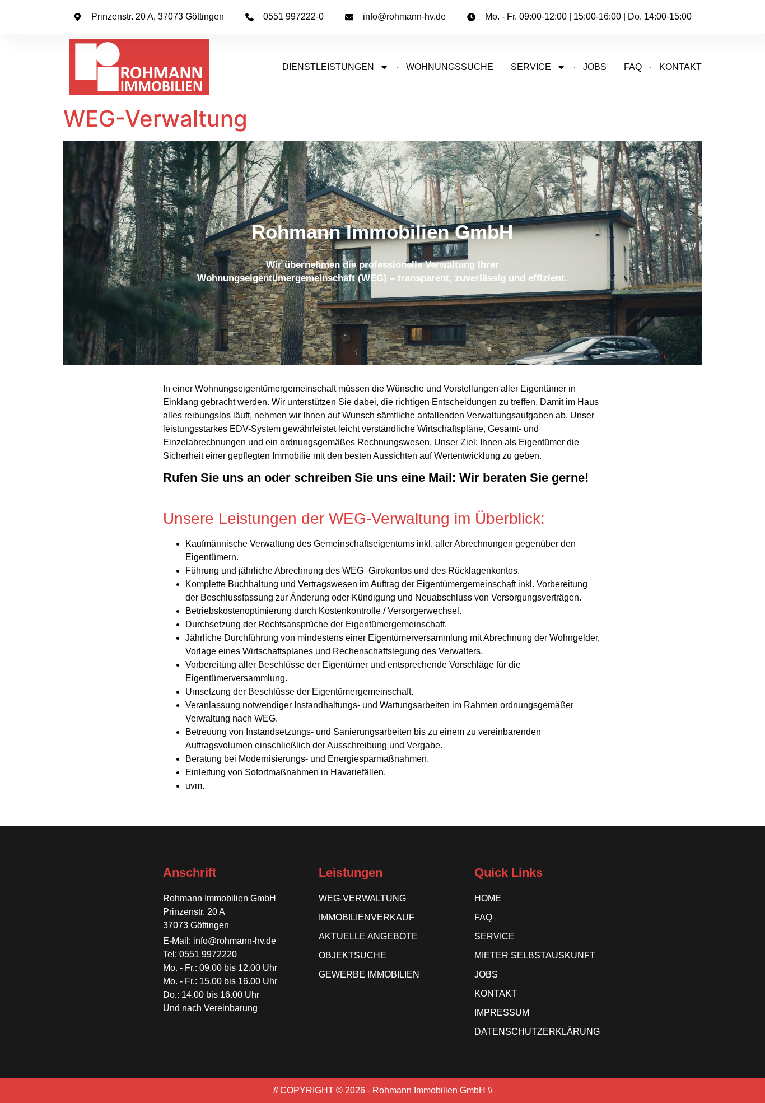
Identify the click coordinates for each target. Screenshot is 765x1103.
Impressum (501, 1012)
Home (487, 898)
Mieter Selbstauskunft (534, 955)
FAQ (633, 67)
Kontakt (495, 993)
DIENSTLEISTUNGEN (328, 67)
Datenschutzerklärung (537, 1031)
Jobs (486, 974)
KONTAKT (680, 67)
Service (531, 67)
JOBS (595, 67)
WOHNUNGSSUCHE (449, 67)
